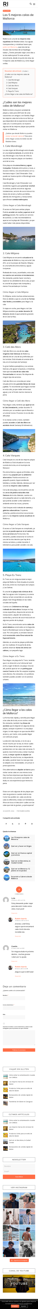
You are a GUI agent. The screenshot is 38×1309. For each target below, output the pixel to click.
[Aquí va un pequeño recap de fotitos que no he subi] (11, 1200)
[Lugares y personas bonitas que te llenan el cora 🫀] (11, 1217)
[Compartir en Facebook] (6, 824)
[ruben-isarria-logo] (16, 4)
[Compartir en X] (12, 824)
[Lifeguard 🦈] (27, 1200)
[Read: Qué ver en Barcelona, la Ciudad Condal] (5, 1141)
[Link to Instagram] (32, 824)
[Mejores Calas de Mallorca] (19, 29)
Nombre (5, 995)
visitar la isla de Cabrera (15, 136)
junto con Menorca (10, 47)
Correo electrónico (8, 1005)
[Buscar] (30, 4)
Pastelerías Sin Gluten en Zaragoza (20, 1102)
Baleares (6, 11)
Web (4, 1014)
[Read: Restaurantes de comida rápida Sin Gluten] (5, 1096)
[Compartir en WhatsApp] (19, 824)
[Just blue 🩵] (11, 1249)
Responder (14, 913)
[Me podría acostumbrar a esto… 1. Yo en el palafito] (11, 1233)
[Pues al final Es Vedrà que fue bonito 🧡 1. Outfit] (27, 1217)
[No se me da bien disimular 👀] (27, 1249)
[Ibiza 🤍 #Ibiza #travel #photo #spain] (27, 1233)
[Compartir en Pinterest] (25, 824)
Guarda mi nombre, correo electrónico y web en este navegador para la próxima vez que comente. (17, 1027)
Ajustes (23, 1306)
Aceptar (15, 1306)
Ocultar (25, 71)
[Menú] (34, 4)
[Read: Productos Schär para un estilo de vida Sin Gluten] (5, 1089)
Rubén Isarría (25, 811)
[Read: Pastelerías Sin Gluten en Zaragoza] (5, 1103)
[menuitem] (30, 4)
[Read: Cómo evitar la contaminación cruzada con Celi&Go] (5, 1076)
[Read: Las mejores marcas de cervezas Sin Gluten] (5, 1083)
